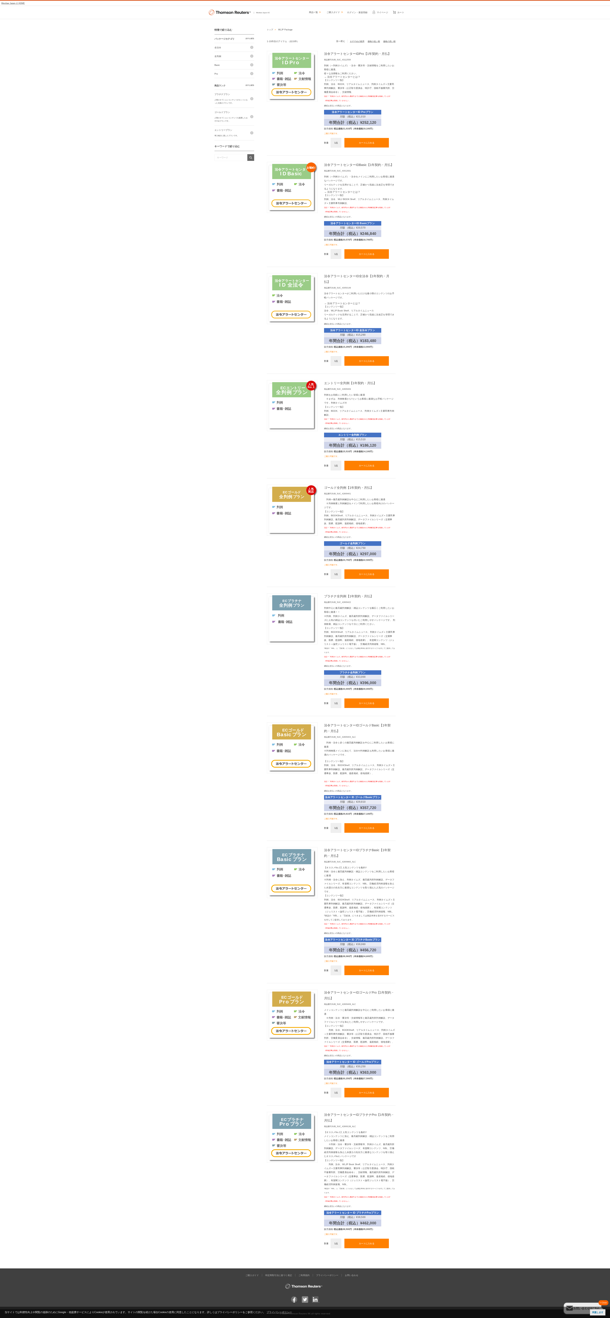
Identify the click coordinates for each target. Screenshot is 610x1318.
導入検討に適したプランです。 (226, 136)
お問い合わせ (351, 1275)
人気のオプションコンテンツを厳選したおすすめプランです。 (231, 119)
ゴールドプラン (222, 112)
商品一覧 (313, 12)
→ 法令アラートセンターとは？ (342, 77)
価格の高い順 (389, 41)
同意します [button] (597, 1312)
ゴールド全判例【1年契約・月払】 (348, 487)
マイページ (382, 12)
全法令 (217, 47)
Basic (217, 65)
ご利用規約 (304, 1275)
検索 (250, 157)
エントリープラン (223, 130)
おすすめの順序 (357, 41)
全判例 (217, 56)
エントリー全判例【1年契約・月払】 (350, 383)
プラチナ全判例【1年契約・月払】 (348, 596)
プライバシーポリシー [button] (279, 1312)
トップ (270, 29)
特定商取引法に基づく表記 (278, 1275)
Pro (216, 73)
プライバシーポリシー (327, 1275)
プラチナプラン (222, 94)
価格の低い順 (374, 41)
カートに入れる (366, 142)
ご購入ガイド (333, 12)
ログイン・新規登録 (357, 12)
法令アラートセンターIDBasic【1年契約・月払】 (359, 165)
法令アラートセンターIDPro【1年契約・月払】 (357, 53)
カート (400, 12)
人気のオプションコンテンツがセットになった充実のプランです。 (231, 101)
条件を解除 (249, 38)
